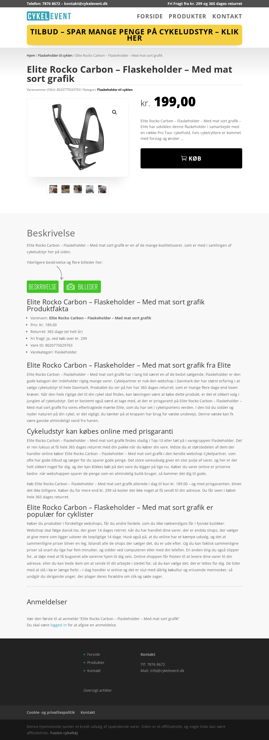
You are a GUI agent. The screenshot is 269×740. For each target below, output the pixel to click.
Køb (195, 158)
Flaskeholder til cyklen (55, 55)
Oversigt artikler (98, 690)
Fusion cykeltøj (64, 732)
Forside (150, 17)
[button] (114, 112)
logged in (58, 624)
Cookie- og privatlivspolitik (51, 712)
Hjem (31, 55)
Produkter (187, 17)
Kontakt (227, 17)
